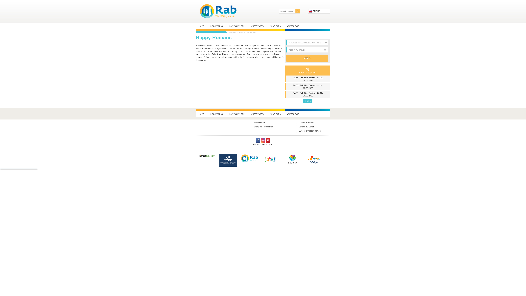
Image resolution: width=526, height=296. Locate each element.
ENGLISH (316, 11)
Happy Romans (251, 32)
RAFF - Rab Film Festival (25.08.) (308, 86)
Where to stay (257, 27)
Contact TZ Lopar (306, 126)
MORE (308, 100)
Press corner (259, 122)
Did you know (241, 32)
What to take (293, 27)
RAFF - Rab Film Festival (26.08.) (308, 94)
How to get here (237, 27)
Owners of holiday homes (310, 130)
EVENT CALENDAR (307, 72)
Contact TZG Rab (306, 122)
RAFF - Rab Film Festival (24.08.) (308, 79)
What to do (276, 27)
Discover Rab (216, 27)
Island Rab (232, 32)
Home (201, 26)
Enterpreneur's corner (263, 126)
